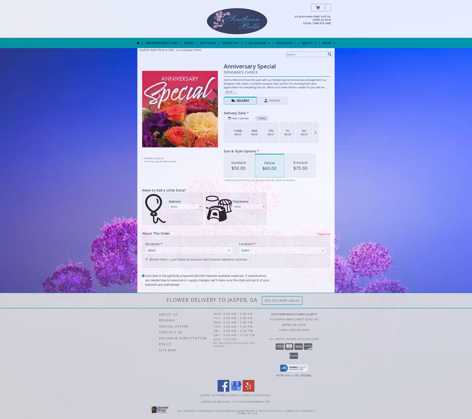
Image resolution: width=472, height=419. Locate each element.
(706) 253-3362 (322, 23)
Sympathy (230, 43)
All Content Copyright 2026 (199, 411)
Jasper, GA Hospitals (256, 395)
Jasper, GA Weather (215, 401)
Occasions (258, 43)
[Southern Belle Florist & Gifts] (236, 21)
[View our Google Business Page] (236, 390)
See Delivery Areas (282, 300)
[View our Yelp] (248, 390)
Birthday (208, 43)
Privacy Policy (270, 411)
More (327, 43)
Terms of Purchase (300, 411)
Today (262, 118)
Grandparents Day (162, 43)
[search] (330, 54)
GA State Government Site (251, 401)
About (307, 43)
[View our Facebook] (223, 390)
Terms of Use (247, 413)
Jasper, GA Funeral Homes (219, 395)
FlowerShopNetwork (238, 411)
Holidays (284, 43)
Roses (189, 43)
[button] (321, 7)
